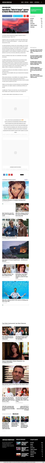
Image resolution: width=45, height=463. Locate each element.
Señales (9, 7)
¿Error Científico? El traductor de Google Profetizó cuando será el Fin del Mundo (23, 408)
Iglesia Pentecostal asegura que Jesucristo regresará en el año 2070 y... (25, 449)
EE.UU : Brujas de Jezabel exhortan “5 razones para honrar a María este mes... (36, 76)
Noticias (26, 2)
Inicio (22, 2)
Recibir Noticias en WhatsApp (36, 10)
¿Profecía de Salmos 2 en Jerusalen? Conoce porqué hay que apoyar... (25, 455)
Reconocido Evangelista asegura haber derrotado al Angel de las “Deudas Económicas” (36, 57)
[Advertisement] (37, 38)
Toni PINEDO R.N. (13, 169)
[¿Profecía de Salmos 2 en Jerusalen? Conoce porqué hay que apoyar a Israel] (18, 454)
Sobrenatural (33, 452)
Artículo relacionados (6, 414)
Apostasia (37, 2)
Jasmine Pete (13, 134)
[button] (41, 2)
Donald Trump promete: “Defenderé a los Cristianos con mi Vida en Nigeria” (24, 425)
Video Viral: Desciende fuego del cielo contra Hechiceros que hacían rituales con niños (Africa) (8, 408)
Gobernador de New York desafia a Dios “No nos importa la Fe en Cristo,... (36, 51)
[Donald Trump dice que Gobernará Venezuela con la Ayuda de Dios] (15, 419)
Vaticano (32, 456)
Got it (38, 462)
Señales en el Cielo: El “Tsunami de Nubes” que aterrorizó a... (24, 443)
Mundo (31, 2)
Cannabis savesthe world (15, 167)
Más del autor (15, 414)
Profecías (32, 27)
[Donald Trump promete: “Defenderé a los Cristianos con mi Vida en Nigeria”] (25, 419)
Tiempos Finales (33, 25)
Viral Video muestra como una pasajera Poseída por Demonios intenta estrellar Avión (36, 63)
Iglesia (31, 21)
